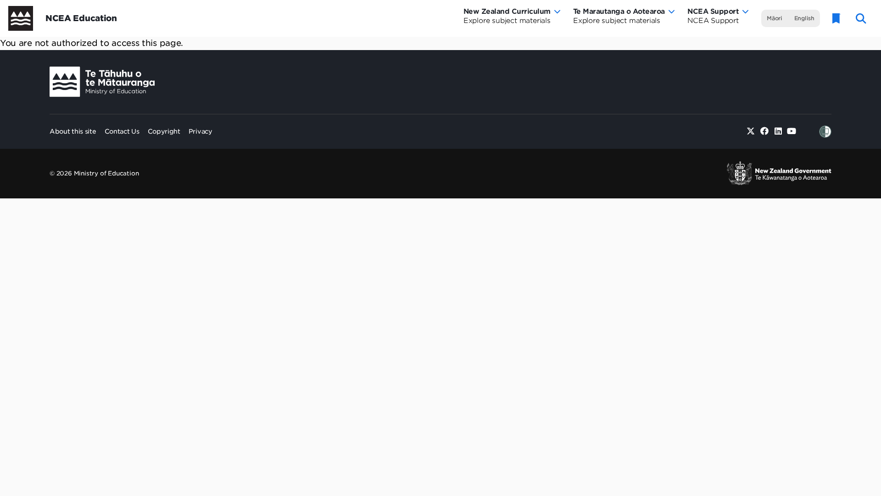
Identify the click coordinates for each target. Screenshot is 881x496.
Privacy (200, 131)
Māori (774, 18)
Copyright (164, 131)
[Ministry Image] (102, 82)
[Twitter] (751, 131)
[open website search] (861, 18)
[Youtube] (791, 131)
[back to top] (851, 104)
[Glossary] (836, 18)
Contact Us (122, 131)
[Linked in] (778, 131)
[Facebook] (764, 131)
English (804, 18)
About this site (73, 131)
